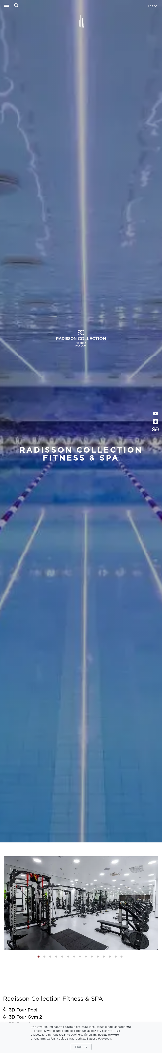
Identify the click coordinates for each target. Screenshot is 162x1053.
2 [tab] (44, 957)
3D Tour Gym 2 (25, 1017)
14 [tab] (116, 957)
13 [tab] (110, 957)
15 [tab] (121, 957)
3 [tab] (50, 957)
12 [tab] (104, 957)
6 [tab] (68, 957)
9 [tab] (86, 957)
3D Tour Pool (23, 1010)
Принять (81, 1047)
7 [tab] (74, 957)
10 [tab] (92, 957)
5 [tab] (62, 957)
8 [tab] (80, 957)
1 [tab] (39, 957)
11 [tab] (98, 957)
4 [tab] (56, 957)
